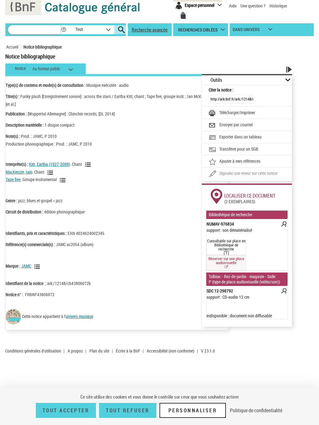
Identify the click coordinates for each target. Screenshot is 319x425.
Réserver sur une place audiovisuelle (226, 260)
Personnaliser (193, 410)
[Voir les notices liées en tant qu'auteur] (89, 164)
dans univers (246, 31)
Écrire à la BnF (128, 351)
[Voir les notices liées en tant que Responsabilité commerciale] (38, 266)
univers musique (79, 316)
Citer (221, 90)
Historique (278, 6)
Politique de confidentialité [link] (256, 410)
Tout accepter (66, 410)
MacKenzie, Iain (19, 172)
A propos (75, 351)
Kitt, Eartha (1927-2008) (49, 164)
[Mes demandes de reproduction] (183, 15)
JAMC (26, 266)
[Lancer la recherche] (121, 30)
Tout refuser (127, 410)
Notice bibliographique (42, 47)
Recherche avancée (150, 29)
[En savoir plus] (283, 225)
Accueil (12, 47)
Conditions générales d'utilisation (33, 351)
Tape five (13, 179)
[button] (63, 29)
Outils (216, 80)
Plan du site (99, 351)
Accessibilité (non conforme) (170, 351)
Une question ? (253, 6)
